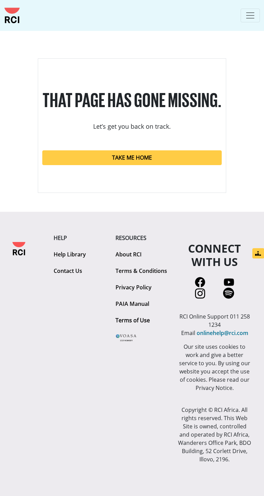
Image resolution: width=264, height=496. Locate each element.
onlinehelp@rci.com (222, 333)
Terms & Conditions (141, 271)
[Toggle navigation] (250, 15)
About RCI (129, 254)
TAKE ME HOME (132, 157)
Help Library (70, 254)
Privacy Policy (134, 287)
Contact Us (68, 271)
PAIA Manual (132, 304)
